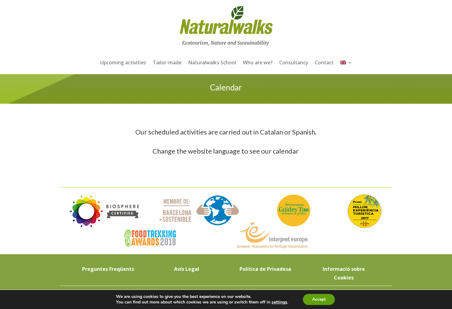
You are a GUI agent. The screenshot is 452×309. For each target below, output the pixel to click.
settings (279, 302)
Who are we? (257, 62)
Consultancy (293, 62)
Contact (324, 62)
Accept (319, 299)
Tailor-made (167, 62)
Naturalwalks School (212, 62)
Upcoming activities (123, 62)
